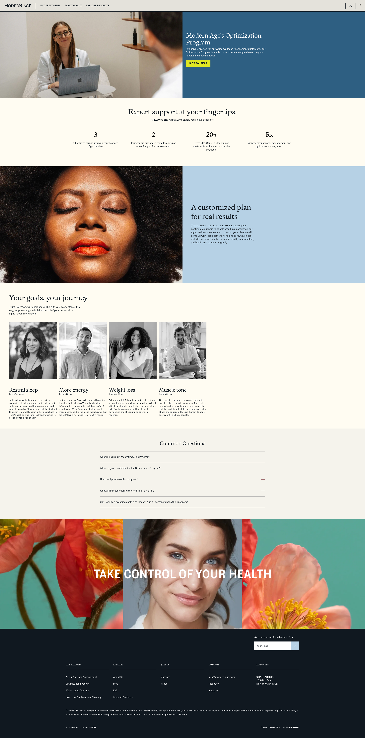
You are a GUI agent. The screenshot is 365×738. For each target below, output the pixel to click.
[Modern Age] (18, 5)
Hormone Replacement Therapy (83, 697)
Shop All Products (123, 697)
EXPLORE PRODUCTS (97, 5)
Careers (165, 677)
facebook (214, 683)
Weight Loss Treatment (78, 690)
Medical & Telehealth (291, 727)
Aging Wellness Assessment (81, 677)
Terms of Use (274, 727)
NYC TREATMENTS (50, 5)
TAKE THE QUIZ (73, 5)
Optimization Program (78, 683)
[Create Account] (350, 5)
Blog (115, 683)
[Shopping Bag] (360, 5)
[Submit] (295, 645)
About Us (118, 677)
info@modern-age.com (222, 677)
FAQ (115, 690)
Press (164, 683)
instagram (214, 690)
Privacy (264, 727)
